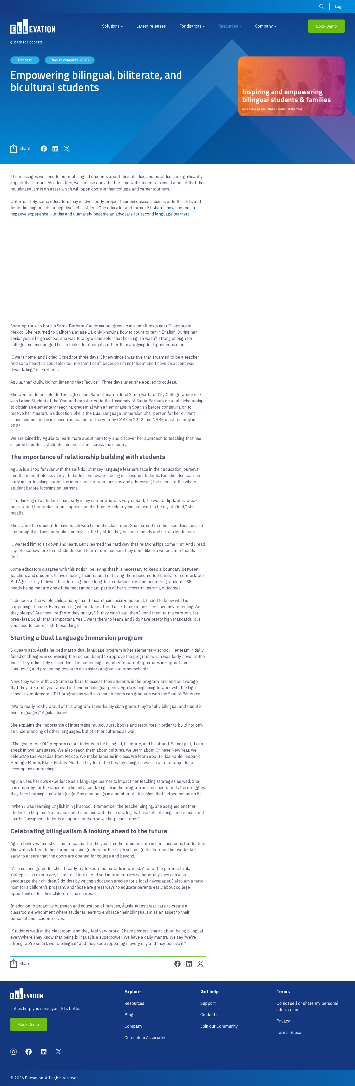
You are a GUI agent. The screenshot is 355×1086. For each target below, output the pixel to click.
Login (340, 6)
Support (208, 1003)
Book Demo (326, 26)
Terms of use (289, 1032)
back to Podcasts (28, 42)
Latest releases (151, 26)
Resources (228, 26)
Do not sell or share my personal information (307, 1006)
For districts (190, 26)
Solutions (111, 26)
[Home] (32, 26)
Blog (128, 1014)
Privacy (283, 1021)
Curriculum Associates (145, 1037)
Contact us (210, 1014)
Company (264, 26)
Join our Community (219, 1026)
